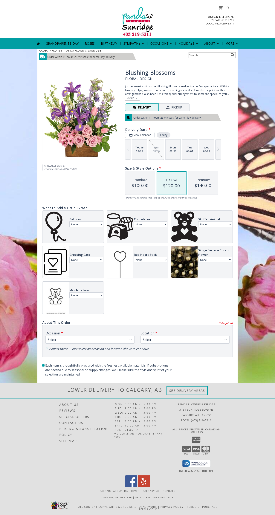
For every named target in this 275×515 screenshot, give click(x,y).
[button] (224, 7)
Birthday (109, 43)
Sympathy (131, 43)
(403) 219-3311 (224, 23)
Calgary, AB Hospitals (159, 491)
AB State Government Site (154, 497)
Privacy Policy (172, 506)
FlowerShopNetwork (140, 506)
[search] (233, 55)
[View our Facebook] (131, 486)
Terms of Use (149, 509)
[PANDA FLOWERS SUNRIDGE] (137, 21)
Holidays (186, 43)
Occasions (159, 43)
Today (163, 135)
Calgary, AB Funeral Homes (120, 491)
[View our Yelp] (144, 486)
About (210, 43)
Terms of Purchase (202, 506)
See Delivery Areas (187, 390)
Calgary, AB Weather (117, 497)
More (230, 43)
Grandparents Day (62, 43)
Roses (90, 43)
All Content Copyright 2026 (100, 506)
